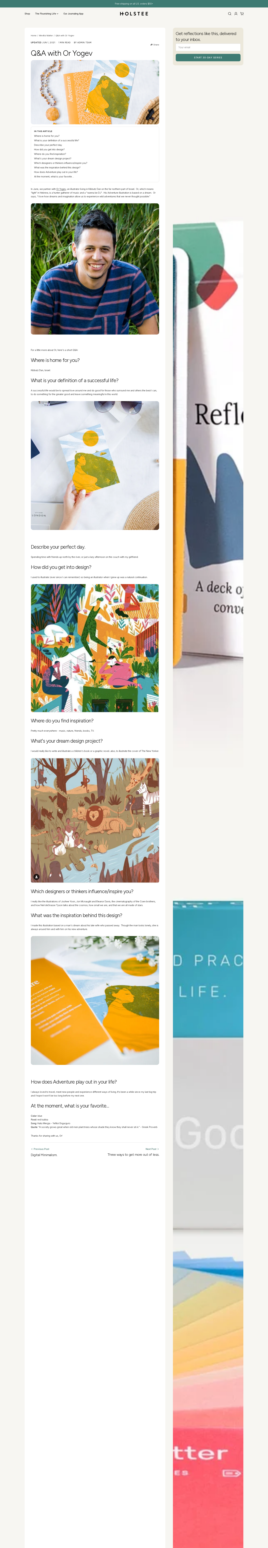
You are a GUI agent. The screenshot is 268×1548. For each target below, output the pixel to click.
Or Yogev (61, 188)
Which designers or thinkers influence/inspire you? (60, 163)
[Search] (230, 14)
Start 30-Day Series (208, 57)
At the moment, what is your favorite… (54, 176)
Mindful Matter (46, 35)
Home (33, 35)
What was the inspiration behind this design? (57, 167)
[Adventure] (95, 465)
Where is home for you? (47, 135)
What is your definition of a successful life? (56, 140)
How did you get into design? (49, 149)
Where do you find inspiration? (50, 153)
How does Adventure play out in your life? (56, 172)
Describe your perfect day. (48, 144)
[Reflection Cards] (208, 439)
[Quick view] (239, 75)
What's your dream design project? (52, 158)
